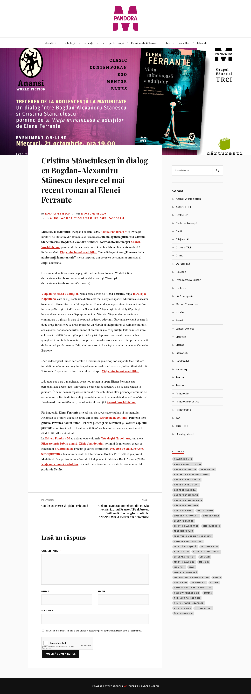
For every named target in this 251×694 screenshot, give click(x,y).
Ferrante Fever (183, 531)
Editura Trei (211, 516)
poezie (214, 582)
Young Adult (203, 608)
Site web (47, 610)
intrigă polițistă (185, 546)
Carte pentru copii (112, 43)
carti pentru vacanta (188, 500)
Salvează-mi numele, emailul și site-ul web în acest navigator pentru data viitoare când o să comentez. (94, 630)
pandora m (199, 582)
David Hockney (183, 510)
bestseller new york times (191, 474)
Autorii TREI (183, 206)
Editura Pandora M (186, 516)
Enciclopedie (211, 526)
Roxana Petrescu (57, 213)
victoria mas (182, 608)
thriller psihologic (187, 598)
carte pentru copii (186, 485)
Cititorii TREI (184, 247)
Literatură (50, 43)
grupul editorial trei (188, 541)
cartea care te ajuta (187, 479)
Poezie (180, 377)
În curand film (183, 613)
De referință (183, 263)
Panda (217, 577)
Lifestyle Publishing (206, 552)
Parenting (181, 369)
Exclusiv (181, 287)
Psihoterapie (183, 409)
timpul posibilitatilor (189, 603)
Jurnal (179, 320)
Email (102, 591)
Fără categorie (184, 296)
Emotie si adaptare (186, 526)
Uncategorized (184, 434)
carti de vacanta (185, 490)
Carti (103, 218)
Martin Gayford (184, 562)
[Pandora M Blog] (125, 18)
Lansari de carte (185, 328)
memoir (204, 562)
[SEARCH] (218, 170)
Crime (179, 255)
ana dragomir (183, 459)
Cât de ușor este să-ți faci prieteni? (64, 505)
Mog (192, 567)
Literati (180, 344)
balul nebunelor (185, 469)
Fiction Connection (187, 304)
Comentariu (51, 551)
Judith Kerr (181, 552)
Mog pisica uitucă (185, 572)
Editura (114, 232)
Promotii (181, 385)
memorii (179, 567)
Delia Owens (205, 510)
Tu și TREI (182, 425)
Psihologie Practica (187, 401)
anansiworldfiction (187, 464)
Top (168, 43)
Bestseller (184, 43)
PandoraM (180, 582)
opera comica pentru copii (191, 577)
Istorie (180, 312)
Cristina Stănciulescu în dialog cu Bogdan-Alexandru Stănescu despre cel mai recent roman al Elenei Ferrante (94, 179)
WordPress (115, 686)
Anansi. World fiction (66, 218)
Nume (46, 591)
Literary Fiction (184, 557)
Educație (88, 43)
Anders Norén (150, 686)
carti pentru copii (186, 495)
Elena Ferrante (184, 521)
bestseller (208, 469)
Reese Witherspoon (186, 593)
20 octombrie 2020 (93, 213)
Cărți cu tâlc (183, 239)
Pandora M (116, 218)
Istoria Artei (209, 546)
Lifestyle (202, 43)
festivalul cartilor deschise (193, 536)
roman (208, 593)
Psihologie (70, 43)
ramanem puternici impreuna (193, 587)
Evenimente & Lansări (144, 43)
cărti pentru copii (186, 505)
